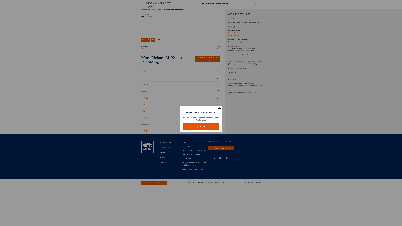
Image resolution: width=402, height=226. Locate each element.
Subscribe (201, 126)
